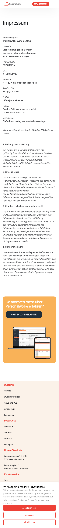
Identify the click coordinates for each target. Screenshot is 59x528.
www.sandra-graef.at (26, 109)
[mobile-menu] (54, 4)
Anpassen (29, 515)
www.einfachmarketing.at (34, 121)
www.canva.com (17, 112)
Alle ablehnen (29, 522)
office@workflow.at (13, 100)
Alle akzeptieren (29, 508)
